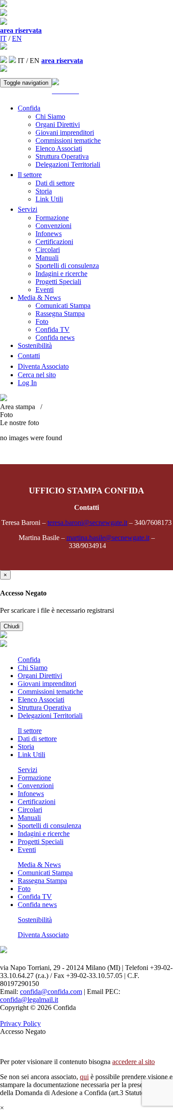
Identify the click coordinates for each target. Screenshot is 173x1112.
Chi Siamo (50, 116)
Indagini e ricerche (61, 273)
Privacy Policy (20, 1023)
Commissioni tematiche (68, 140)
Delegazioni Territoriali (67, 164)
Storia (43, 191)
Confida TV (52, 329)
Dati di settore (55, 183)
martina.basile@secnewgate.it (108, 537)
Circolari (47, 249)
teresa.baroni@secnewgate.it (87, 522)
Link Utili (49, 199)
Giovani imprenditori (64, 132)
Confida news (55, 337)
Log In (27, 382)
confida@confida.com (51, 991)
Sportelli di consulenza (67, 265)
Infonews (48, 233)
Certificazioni (54, 241)
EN (17, 38)
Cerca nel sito (37, 375)
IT (3, 38)
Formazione (52, 217)
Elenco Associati (58, 148)
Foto (41, 321)
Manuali (47, 257)
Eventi (44, 289)
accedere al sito (133, 1061)
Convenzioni (53, 225)
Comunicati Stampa (62, 305)
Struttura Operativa (62, 156)
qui (84, 1076)
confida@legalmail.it (29, 999)
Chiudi (12, 626)
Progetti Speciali (58, 281)
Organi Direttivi (57, 124)
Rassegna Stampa (60, 313)
